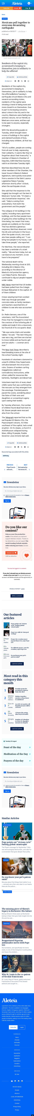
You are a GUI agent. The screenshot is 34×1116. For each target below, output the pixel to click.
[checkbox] (4, 495)
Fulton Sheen (7, 892)
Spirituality (17, 1042)
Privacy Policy (17, 1106)
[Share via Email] (25, 81)
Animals (6, 860)
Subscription (17, 1061)
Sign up (7, 501)
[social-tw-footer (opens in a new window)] (19, 1081)
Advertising (17, 1066)
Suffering (6, 456)
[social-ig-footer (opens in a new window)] (22, 1081)
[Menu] (6, 3)
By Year (17, 1074)
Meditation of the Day (16, 754)
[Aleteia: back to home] (17, 3)
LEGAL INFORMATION (17, 1097)
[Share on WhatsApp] (28, 81)
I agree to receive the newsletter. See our (17, 495)
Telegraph (9, 417)
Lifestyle (17, 1040)
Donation (17, 1063)
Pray (27, 8)
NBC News (6, 285)
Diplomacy (7, 923)
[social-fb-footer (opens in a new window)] (15, 1081)
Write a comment (17, 596)
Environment (7, 825)
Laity (5, 957)
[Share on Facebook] (15, 81)
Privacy (17, 1110)
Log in (22, 589)
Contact (17, 1103)
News (3, 14)
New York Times (12, 350)
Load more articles (17, 664)
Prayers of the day (13, 760)
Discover (17, 1045)
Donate (16, 8)
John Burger (21, 31)
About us (17, 1093)
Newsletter (17, 1053)
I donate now (10, 553)
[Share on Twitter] (22, 81)
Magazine (17, 1058)
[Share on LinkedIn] (18, 81)
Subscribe (6, 8)
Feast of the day (12, 747)
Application (17, 1056)
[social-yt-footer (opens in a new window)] (12, 1081)
